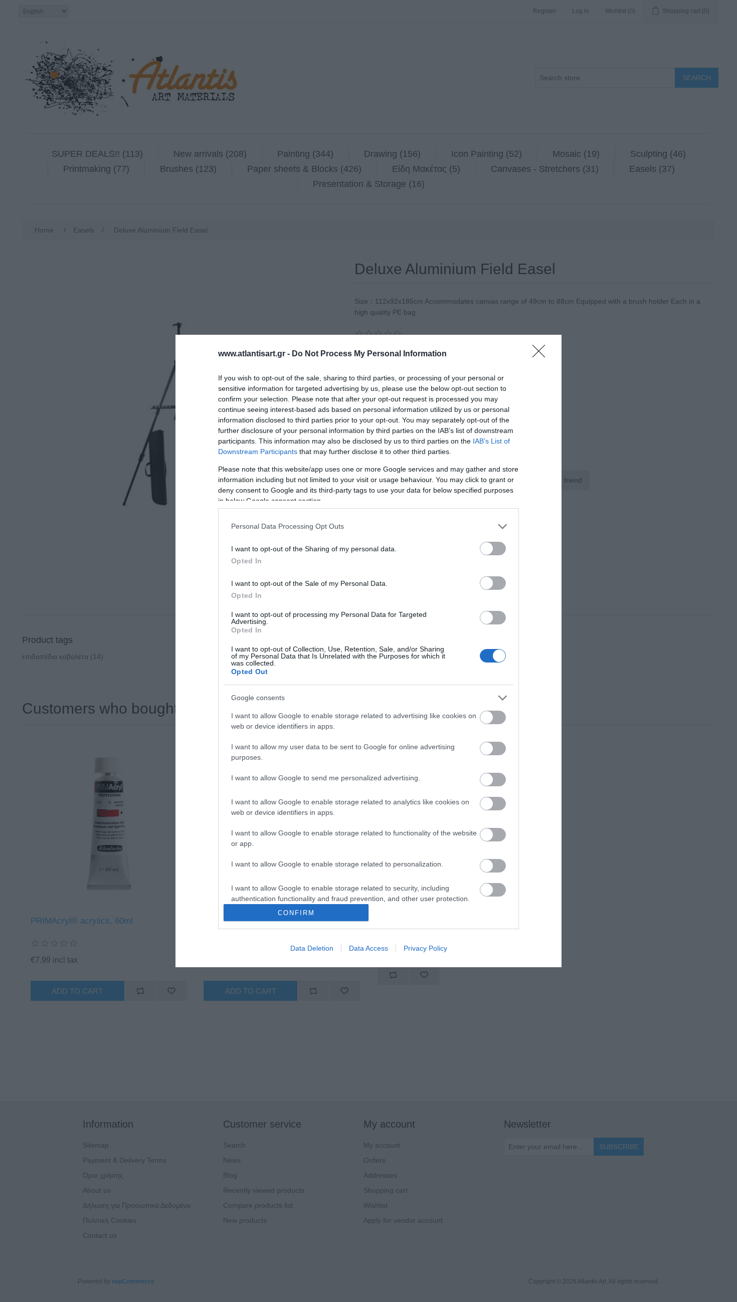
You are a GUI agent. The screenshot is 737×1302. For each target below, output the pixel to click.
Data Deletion (311, 948)
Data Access (368, 948)
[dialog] (368, 651)
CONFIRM (296, 913)
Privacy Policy (425, 948)
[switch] (493, 548)
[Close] (541, 354)
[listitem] (368, 526)
